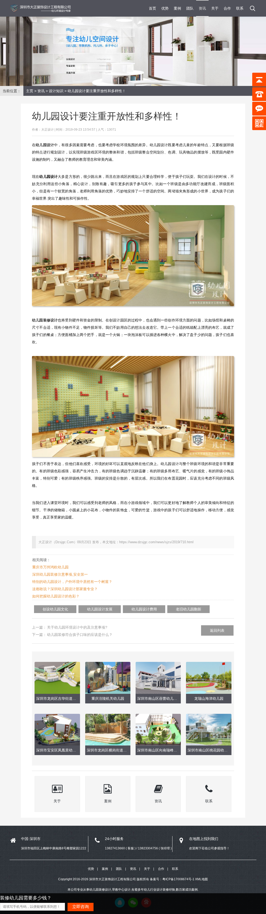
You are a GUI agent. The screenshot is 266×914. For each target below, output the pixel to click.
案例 (177, 8)
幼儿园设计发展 (99, 609)
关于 (214, 8)
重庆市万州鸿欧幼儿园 (50, 567)
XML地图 (201, 879)
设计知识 (56, 91)
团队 (190, 8)
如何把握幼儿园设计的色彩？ (55, 596)
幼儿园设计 (45, 145)
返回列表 (217, 630)
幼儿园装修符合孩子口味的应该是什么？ (79, 635)
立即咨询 (80, 906)
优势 (165, 8)
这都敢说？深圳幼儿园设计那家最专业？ (65, 589)
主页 (29, 91)
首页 (152, 8)
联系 (239, 8)
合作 (227, 8)
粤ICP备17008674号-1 (178, 879)
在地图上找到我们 (203, 839)
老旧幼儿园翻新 (188, 609)
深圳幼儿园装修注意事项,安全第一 (60, 574)
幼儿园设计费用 (144, 609)
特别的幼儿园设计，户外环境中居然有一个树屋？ (72, 582)
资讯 (202, 8)
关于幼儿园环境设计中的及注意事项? (77, 627)
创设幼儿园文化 (55, 609)
